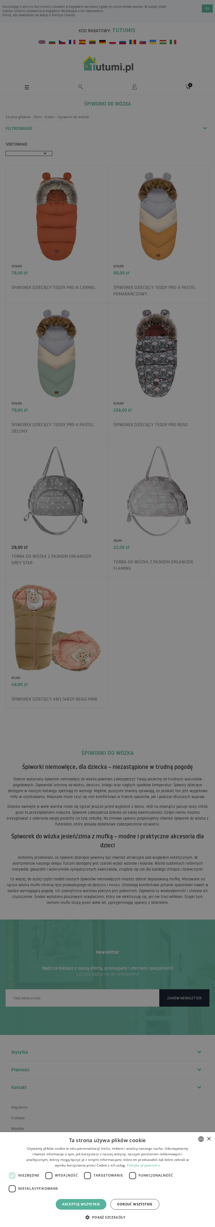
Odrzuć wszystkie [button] (134, 1204)
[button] (107, 1217)
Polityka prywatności (143, 1165)
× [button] (209, 1139)
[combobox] (201, 1139)
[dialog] (107, 1179)
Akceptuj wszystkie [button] (81, 1204)
